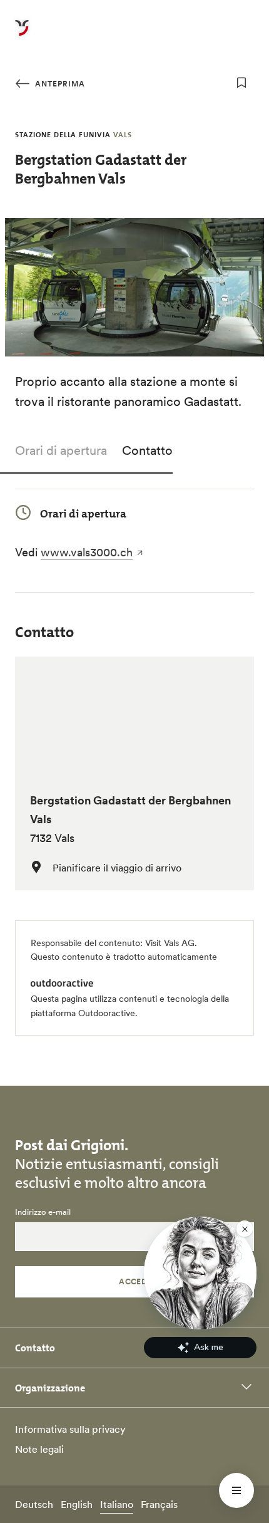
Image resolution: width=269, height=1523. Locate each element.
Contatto (147, 450)
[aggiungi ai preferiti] (241, 82)
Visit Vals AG (170, 943)
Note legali (39, 1449)
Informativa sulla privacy (70, 1429)
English (77, 1504)
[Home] (22, 35)
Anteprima (59, 83)
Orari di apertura (61, 450)
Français (159, 1504)
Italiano (116, 1504)
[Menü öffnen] (236, 1490)
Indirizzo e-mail (43, 1212)
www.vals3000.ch (87, 552)
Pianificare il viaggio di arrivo (117, 867)
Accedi (134, 1281)
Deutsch (34, 1504)
